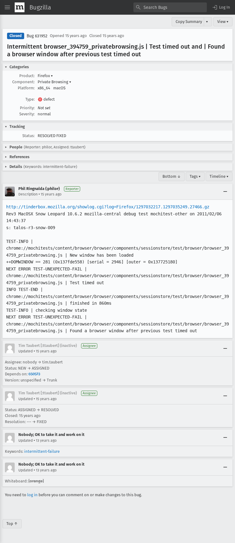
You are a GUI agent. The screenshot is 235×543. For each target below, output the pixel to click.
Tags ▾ (195, 176)
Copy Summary (189, 21)
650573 (34, 374)
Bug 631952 (37, 36)
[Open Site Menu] (7, 7)
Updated (25, 351)
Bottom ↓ (171, 176)
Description (28, 194)
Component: (23, 82)
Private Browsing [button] (54, 82)
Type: (30, 99)
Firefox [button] (45, 75)
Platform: (26, 88)
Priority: (27, 108)
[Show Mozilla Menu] (19, 7)
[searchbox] (170, 7)
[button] (221, 7)
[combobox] (170, 7)
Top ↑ (12, 523)
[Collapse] (225, 191)
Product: (27, 75)
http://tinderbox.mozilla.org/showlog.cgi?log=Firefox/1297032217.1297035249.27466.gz (107, 206)
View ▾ (223, 21)
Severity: (27, 114)
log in (32, 495)
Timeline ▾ (219, 176)
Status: (28, 135)
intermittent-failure (42, 451)
